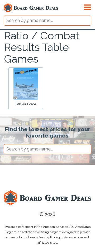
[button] (87, 6)
